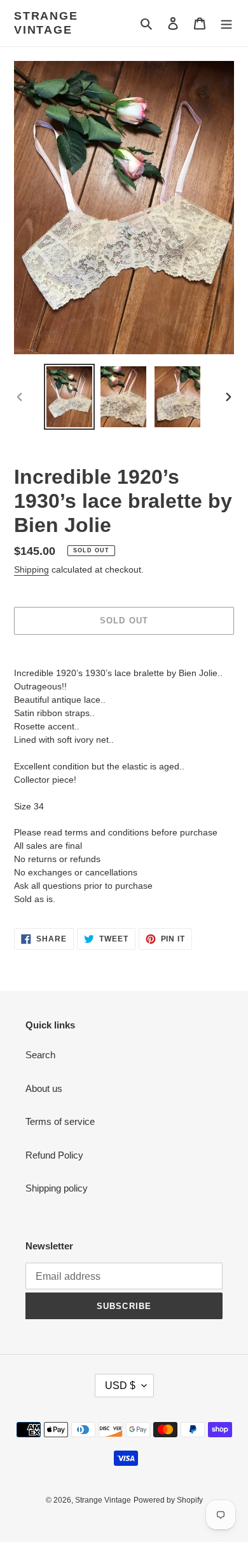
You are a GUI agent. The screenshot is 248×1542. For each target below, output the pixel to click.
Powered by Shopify (168, 1500)
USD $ (120, 1385)
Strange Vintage (46, 23)
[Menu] (226, 23)
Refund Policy (54, 1155)
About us (43, 1088)
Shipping (31, 569)
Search (40, 1054)
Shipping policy (56, 1188)
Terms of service (60, 1121)
